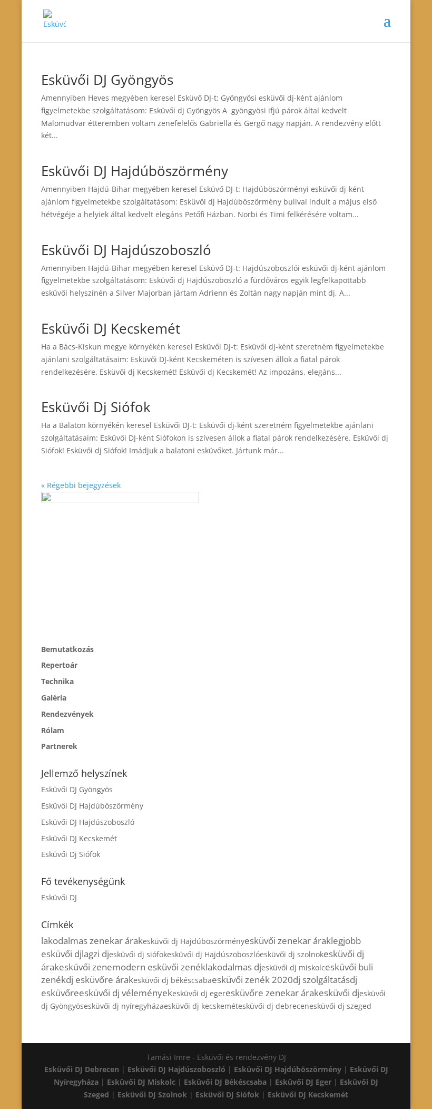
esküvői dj (339, 993)
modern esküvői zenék (158, 967)
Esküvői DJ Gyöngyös (107, 79)
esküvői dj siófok (138, 954)
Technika (57, 681)
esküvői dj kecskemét (201, 1006)
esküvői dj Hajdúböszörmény (193, 941)
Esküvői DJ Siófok (227, 1094)
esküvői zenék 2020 (252, 980)
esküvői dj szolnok (291, 954)
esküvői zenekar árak (287, 941)
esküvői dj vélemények (125, 993)
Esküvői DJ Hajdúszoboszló (126, 249)
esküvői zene (85, 967)
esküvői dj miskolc (293, 967)
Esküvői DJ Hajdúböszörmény (134, 170)
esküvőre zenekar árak (272, 993)
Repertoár (59, 665)
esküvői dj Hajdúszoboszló (213, 954)
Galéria (53, 698)
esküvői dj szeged (340, 1006)
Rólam (52, 730)
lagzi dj (95, 954)
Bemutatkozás (67, 649)
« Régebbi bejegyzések (81, 485)
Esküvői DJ (59, 897)
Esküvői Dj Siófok (96, 406)
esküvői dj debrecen (273, 1006)
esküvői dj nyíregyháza (124, 1006)
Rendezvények (67, 714)
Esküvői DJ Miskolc (141, 1082)
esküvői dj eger (198, 993)
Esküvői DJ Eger (303, 1082)
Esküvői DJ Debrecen (81, 1069)
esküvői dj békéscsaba (172, 980)
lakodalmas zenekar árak (92, 941)
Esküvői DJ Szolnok (152, 1094)
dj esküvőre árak (99, 980)
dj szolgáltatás (321, 980)
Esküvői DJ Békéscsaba (225, 1082)
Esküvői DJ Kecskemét (110, 328)
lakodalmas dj (233, 967)
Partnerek (59, 746)
